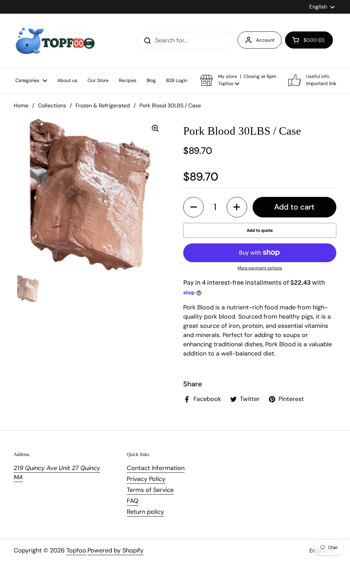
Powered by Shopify (116, 550)
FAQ (132, 501)
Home (21, 105)
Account (265, 40)
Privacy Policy (146, 479)
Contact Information (156, 468)
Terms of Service (150, 490)
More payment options (260, 268)
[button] (309, 40)
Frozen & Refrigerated (103, 105)
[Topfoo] (54, 40)
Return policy (145, 512)
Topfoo (76, 550)
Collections (52, 105)
